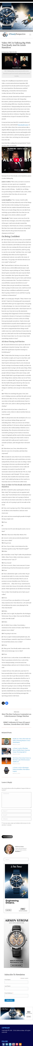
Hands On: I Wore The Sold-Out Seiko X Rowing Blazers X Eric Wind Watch (22, 740)
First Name (7, 979)
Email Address (9, 993)
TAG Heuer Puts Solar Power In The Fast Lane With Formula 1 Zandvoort (22, 759)
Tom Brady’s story (23, 125)
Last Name (7, 986)
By (5, 52)
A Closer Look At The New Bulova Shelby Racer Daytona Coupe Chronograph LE (21, 750)
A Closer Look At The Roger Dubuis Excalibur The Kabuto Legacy (21, 769)
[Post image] (6, 741)
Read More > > (18, 851)
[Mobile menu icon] (30, 34)
